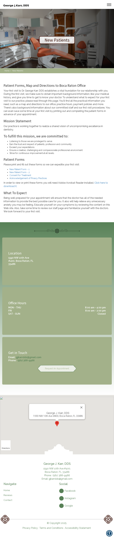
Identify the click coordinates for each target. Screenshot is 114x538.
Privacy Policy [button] (30, 528)
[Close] (81, 407)
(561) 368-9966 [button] (26, 360)
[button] (15, 4)
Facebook (70, 490)
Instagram (70, 498)
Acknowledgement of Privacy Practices (28, 178)
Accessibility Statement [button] (78, 528)
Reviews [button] (8, 495)
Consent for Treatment (20, 175)
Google (69, 505)
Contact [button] (8, 500)
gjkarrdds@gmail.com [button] (28, 357)
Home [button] (6, 71)
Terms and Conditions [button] (51, 528)
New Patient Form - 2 (20, 172)
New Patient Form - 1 (19, 169)
